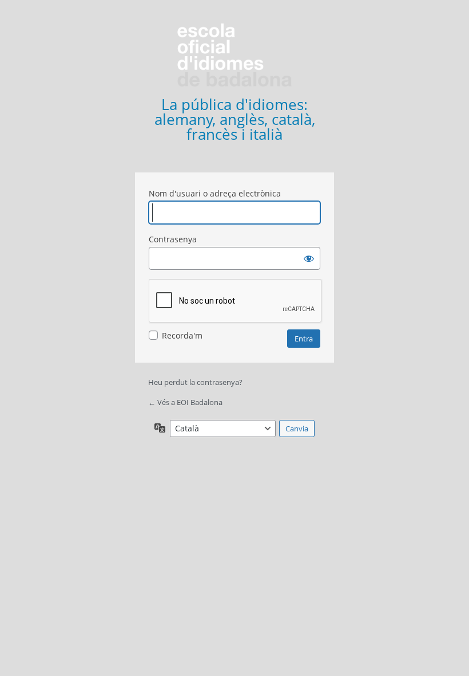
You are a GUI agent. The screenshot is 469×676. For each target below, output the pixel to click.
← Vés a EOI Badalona (185, 402)
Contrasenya (173, 239)
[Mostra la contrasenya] (308, 258)
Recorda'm (182, 335)
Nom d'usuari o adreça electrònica (215, 193)
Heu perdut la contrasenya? (195, 382)
